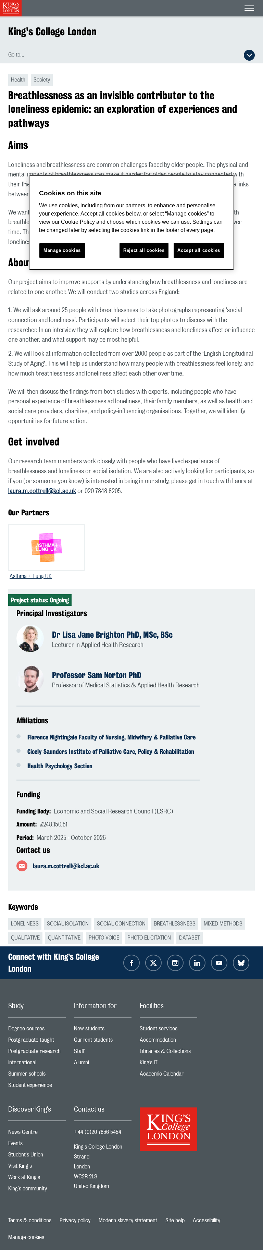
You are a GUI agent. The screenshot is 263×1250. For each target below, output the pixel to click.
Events (37, 1145)
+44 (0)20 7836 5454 (97, 1132)
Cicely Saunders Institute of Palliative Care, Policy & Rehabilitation (110, 751)
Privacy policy (75, 1220)
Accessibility (206, 1220)
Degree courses (37, 1030)
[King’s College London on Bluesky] (241, 963)
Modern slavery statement (128, 1220)
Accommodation (168, 1041)
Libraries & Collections (168, 1053)
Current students (103, 1041)
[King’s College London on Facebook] (131, 963)
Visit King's (37, 1167)
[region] (131, 222)
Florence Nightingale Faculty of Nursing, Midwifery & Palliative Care (111, 737)
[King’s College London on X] (153, 963)
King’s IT (168, 1064)
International (37, 1064)
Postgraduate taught (37, 1041)
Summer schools (37, 1075)
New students (103, 1030)
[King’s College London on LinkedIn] (197, 963)
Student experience (37, 1086)
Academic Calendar (168, 1075)
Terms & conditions (29, 1220)
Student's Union (37, 1156)
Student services (168, 1030)
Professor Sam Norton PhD (96, 675)
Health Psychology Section (59, 765)
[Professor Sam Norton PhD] (34, 680)
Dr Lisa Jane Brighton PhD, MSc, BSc (112, 634)
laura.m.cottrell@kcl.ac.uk (42, 491)
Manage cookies (26, 1237)
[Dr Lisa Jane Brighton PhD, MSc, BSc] (34, 639)
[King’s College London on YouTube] (219, 963)
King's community (37, 1190)
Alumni (103, 1064)
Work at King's (37, 1179)
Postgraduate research (37, 1053)
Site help (175, 1220)
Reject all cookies (144, 250)
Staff (103, 1053)
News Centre (37, 1133)
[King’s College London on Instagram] (175, 963)
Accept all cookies (198, 250)
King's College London (52, 31)
